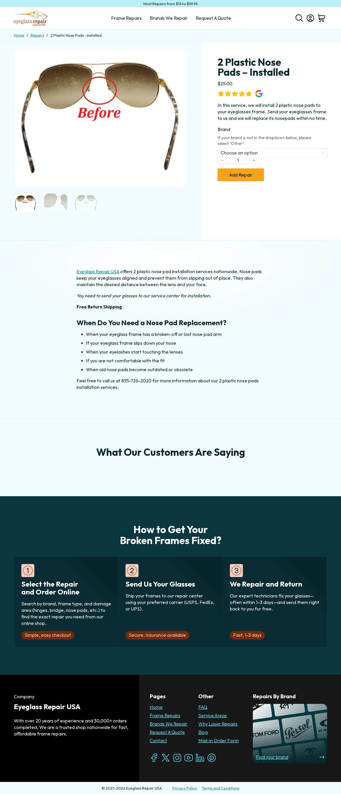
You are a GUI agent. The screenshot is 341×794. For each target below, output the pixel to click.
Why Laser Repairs (218, 724)
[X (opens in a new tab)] (165, 757)
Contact (158, 740)
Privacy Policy (184, 788)
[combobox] (272, 153)
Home (19, 35)
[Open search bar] (299, 17)
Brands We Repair (168, 724)
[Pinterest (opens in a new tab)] (211, 757)
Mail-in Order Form (218, 740)
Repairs (37, 35)
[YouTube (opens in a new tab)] (188, 757)
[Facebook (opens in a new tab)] (154, 757)
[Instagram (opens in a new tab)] (177, 757)
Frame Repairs (165, 715)
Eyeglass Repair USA (98, 271)
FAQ (202, 707)
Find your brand (272, 757)
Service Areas (212, 715)
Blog (203, 732)
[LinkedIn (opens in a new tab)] (200, 757)
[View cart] (321, 18)
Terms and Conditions (220, 788)
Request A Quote (167, 732)
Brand (224, 129)
